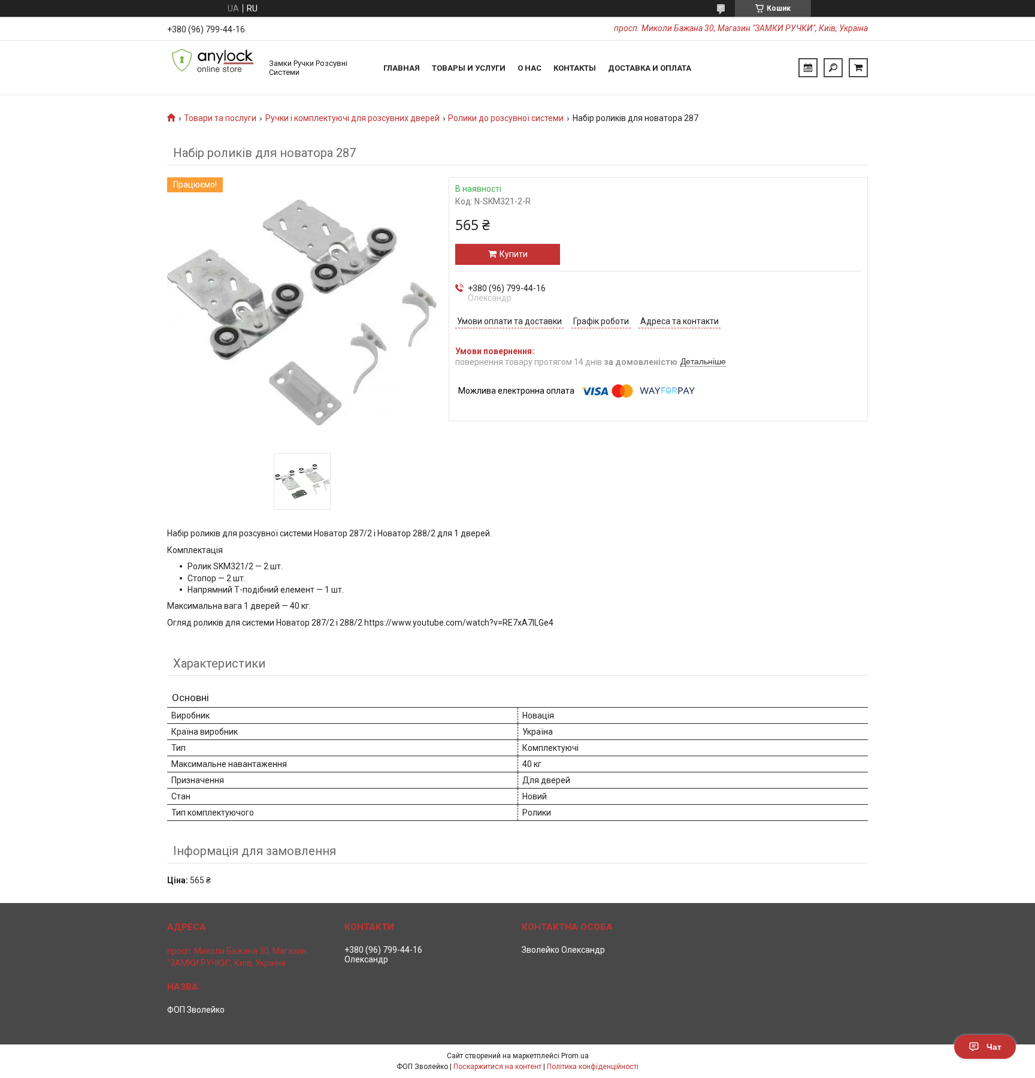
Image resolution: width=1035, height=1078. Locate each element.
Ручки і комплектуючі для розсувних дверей (352, 118)
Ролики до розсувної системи (506, 118)
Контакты (574, 68)
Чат (993, 1047)
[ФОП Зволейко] (212, 68)
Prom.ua (575, 1056)
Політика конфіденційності (592, 1066)
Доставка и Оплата (649, 68)
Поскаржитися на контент (497, 1066)
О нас (529, 68)
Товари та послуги (220, 118)
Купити (514, 254)
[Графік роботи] (808, 67)
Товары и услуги (469, 68)
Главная (401, 68)
